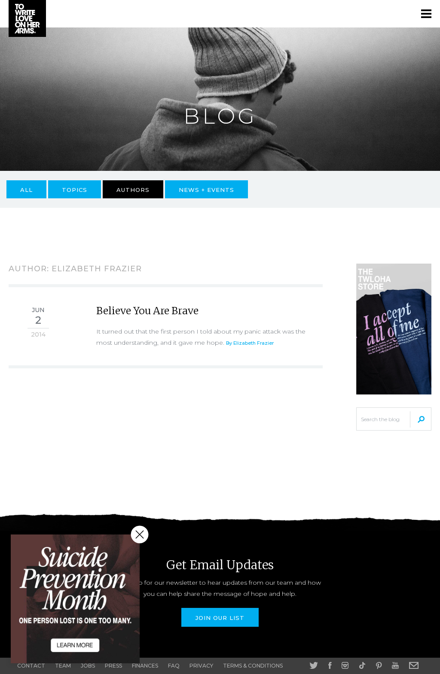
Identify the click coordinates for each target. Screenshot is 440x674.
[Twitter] (313, 665)
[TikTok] (362, 665)
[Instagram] (345, 665)
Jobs (88, 665)
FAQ (174, 665)
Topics (74, 189)
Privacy (201, 665)
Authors (133, 189)
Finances (145, 665)
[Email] (414, 665)
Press (113, 665)
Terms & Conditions (253, 665)
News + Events (206, 189)
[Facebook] (329, 665)
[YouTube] (395, 665)
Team (63, 665)
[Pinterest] (379, 665)
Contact (31, 665)
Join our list (220, 617)
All (26, 189)
